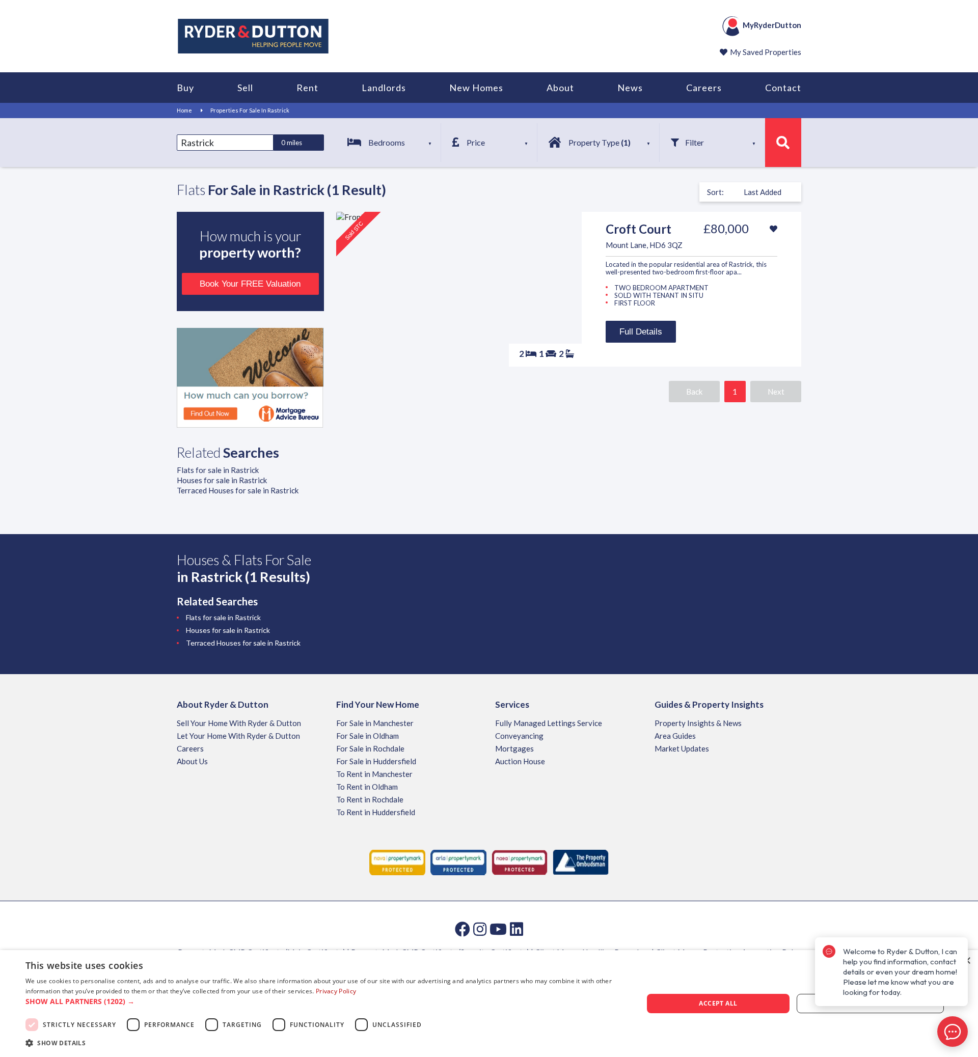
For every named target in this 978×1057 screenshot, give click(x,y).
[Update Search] (783, 142)
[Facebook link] (462, 929)
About (560, 87)
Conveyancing (519, 735)
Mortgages (514, 748)
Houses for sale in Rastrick (222, 480)
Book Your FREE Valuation (250, 284)
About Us (192, 761)
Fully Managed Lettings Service (548, 723)
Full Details (640, 332)
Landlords (384, 87)
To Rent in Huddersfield (375, 812)
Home (184, 110)
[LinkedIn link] (516, 929)
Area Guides (675, 735)
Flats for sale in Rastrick (218, 470)
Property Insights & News (698, 723)
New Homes (476, 87)
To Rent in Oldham (367, 786)
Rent (307, 87)
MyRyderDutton (772, 25)
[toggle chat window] (952, 1031)
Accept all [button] (718, 1003)
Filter (694, 142)
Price (476, 142)
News (630, 87)
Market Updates (682, 748)
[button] (325, 1001)
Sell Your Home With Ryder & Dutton (239, 723)
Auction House (520, 761)
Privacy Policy (336, 991)
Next (776, 391)
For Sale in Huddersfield (376, 761)
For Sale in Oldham (367, 735)
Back (694, 391)
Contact (783, 87)
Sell (245, 87)
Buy (185, 87)
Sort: (715, 192)
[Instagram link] (479, 929)
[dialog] (489, 1003)
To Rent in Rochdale (369, 799)
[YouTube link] (498, 929)
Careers (704, 87)
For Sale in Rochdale (370, 748)
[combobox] (225, 142)
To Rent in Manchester (374, 773)
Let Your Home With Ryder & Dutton (238, 735)
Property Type (599, 142)
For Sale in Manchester (375, 723)
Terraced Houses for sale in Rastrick (237, 490)
